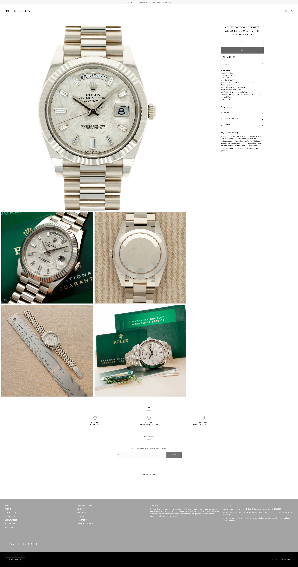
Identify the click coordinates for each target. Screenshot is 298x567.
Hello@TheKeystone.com (150, 2)
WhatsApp (167, 2)
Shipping (226, 113)
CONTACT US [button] (227, 505)
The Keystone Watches (281, 559)
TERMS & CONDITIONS (86, 524)
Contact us (242, 50)
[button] (221, 11)
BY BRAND (9, 509)
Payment (226, 124)
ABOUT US (9, 527)
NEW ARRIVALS (10, 513)
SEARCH (80, 509)
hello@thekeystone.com (149, 424)
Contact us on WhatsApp (203, 424)
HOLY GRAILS (10, 516)
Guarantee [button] (154, 505)
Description (225, 64)
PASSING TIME (10, 524)
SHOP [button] (6, 505)
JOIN (174, 455)
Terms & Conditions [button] (84, 505)
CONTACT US (82, 520)
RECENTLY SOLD (11, 520)
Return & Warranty (230, 118)
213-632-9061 (95, 424)
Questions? (227, 107)
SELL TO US (81, 513)
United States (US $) (14, 559)
